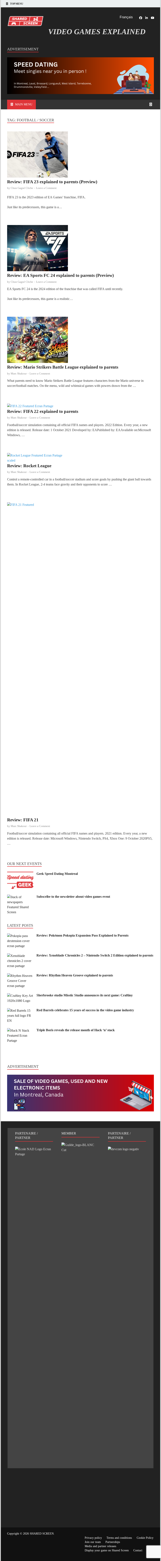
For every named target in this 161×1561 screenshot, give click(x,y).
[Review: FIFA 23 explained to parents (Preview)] (80, 155)
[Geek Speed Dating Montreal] (20, 874)
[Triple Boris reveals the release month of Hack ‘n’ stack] (20, 1030)
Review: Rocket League (29, 465)
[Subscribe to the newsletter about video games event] (20, 897)
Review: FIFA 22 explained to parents (42, 411)
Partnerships (112, 1542)
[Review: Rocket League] (80, 458)
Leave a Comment (46, 188)
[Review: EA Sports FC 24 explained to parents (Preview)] (80, 249)
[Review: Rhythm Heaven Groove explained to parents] (20, 975)
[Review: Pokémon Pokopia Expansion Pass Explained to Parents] (20, 936)
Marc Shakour (19, 373)
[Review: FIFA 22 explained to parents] (80, 406)
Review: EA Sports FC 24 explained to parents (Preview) (60, 275)
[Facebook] (140, 18)
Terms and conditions (119, 1537)
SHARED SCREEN (42, 1533)
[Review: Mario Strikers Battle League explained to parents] (80, 340)
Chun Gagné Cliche (22, 188)
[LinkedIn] (146, 18)
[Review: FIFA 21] (80, 659)
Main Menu (23, 104)
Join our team (93, 1542)
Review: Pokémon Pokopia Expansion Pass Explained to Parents (82, 935)
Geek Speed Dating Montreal (57, 873)
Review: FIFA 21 (23, 819)
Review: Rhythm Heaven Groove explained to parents (74, 975)
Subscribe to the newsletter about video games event (73, 896)
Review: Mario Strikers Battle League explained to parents (62, 367)
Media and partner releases (100, 1546)
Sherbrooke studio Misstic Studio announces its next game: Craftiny (84, 995)
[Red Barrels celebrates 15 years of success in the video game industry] (20, 1010)
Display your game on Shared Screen (107, 1550)
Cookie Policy (145, 1537)
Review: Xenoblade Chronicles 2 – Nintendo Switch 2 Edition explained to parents (94, 955)
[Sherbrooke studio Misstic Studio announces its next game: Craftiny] (20, 995)
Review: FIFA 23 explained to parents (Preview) (52, 181)
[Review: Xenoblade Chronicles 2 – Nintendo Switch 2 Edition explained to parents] (20, 956)
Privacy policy (93, 1537)
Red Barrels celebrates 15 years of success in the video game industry (85, 1010)
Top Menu (16, 3)
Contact (137, 1550)
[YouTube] (152, 18)
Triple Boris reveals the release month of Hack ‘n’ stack (75, 1030)
